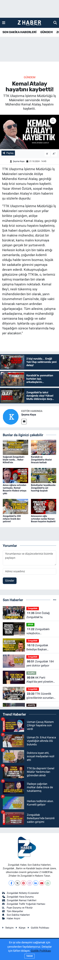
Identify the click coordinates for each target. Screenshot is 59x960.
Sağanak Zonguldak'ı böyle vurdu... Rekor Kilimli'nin (13, 460)
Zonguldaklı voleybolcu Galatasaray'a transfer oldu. (40, 631)
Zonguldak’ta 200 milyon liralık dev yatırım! (12, 519)
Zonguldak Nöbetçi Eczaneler (23, 893)
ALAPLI (31, 673)
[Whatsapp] (47, 883)
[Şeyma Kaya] (11, 416)
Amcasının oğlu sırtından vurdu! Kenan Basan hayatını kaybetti (43, 519)
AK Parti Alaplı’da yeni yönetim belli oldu (39, 680)
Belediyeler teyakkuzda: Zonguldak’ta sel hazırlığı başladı (43, 488)
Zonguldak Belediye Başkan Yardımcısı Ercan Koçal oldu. (40, 648)
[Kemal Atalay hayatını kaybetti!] (29, 132)
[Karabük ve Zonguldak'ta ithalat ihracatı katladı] (43, 447)
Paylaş (10, 153)
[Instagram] (29, 883)
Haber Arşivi (13, 918)
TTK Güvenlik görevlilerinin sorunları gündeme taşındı (40, 696)
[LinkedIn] (35, 883)
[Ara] (55, 22)
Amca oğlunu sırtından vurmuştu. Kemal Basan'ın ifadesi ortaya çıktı (14, 489)
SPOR (30, 624)
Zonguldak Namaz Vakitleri (21, 900)
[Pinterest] (23, 883)
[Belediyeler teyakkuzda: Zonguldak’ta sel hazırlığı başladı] (43, 475)
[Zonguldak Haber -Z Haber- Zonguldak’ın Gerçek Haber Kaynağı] (29, 23)
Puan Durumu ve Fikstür (20, 907)
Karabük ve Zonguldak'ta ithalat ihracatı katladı (41, 460)
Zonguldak (33, 608)
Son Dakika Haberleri (18, 914)
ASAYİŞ (31, 705)
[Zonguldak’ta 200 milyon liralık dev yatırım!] (15, 506)
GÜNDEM (46, 32)
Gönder (9, 580)
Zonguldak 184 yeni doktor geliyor (40, 663)
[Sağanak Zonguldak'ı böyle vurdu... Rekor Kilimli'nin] (15, 447)
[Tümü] (54, 599)
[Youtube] (41, 883)
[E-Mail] (24, 421)
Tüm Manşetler (15, 911)
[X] (17, 883)
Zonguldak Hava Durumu (20, 896)
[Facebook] (11, 883)
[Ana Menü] (3, 22)
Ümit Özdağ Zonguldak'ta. (38, 615)
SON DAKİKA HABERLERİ (19, 32)
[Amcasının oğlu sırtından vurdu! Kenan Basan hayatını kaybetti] (43, 506)
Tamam (29, 956)
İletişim (9, 927)
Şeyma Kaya (18, 161)
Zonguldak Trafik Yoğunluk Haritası (26, 903)
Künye (22, 927)
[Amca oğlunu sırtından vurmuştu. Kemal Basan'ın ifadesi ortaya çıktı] (15, 475)
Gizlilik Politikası (40, 927)
